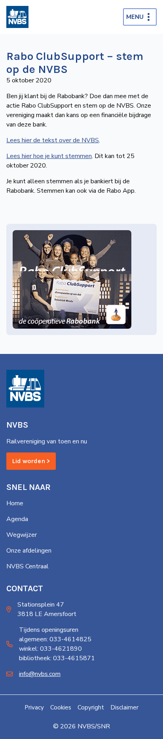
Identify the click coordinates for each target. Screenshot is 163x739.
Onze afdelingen (28, 550)
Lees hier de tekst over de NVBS (52, 140)
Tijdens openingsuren (48, 629)
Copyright (91, 707)
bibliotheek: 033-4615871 (57, 658)
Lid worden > (31, 461)
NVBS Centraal (27, 566)
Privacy (34, 707)
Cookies (60, 707)
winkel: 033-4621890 (50, 648)
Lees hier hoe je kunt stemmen (49, 156)
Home (14, 503)
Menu (135, 17)
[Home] (17, 17)
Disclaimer (124, 707)
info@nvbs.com (40, 674)
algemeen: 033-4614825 (55, 639)
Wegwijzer (21, 535)
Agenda (17, 519)
